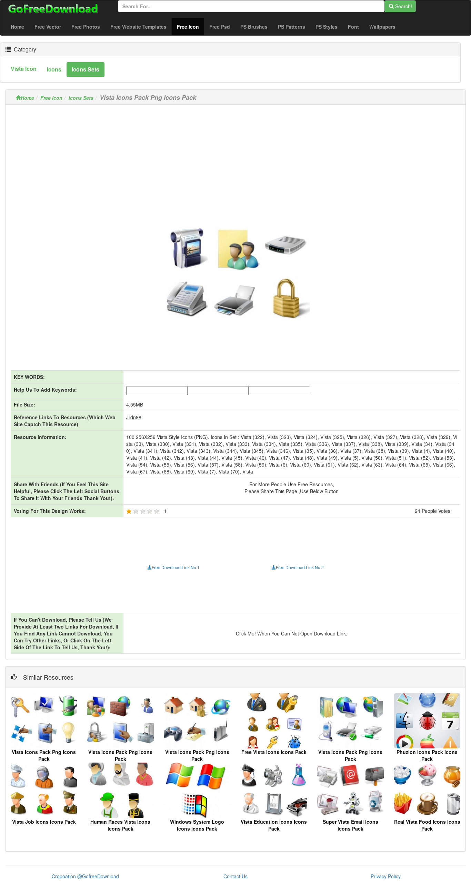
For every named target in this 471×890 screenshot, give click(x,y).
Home (17, 26)
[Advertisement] (235, 158)
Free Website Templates (138, 26)
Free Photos (85, 26)
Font (353, 26)
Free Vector (47, 26)
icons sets (85, 69)
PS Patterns (291, 26)
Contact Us (235, 876)
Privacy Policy (386, 876)
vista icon (24, 69)
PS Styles (326, 26)
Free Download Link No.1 (176, 567)
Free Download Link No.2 (300, 567)
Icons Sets (81, 97)
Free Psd (219, 26)
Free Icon (190, 26)
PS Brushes (254, 26)
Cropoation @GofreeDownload (85, 876)
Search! (403, 6)
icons (54, 69)
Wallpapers (382, 26)
